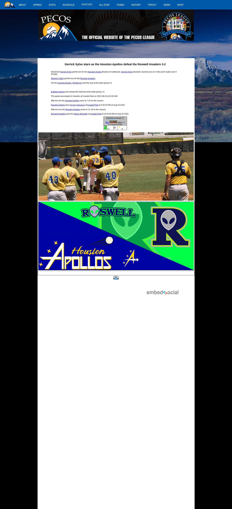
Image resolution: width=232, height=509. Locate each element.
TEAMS (120, 4)
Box (107, 122)
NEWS (167, 4)
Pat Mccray (77, 83)
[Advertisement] (96, 51)
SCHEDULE (68, 4)
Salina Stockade (81, 114)
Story (120, 122)
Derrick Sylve (66, 72)
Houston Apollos (95, 72)
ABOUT (22, 4)
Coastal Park (92, 105)
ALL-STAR (104, 4)
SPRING (37, 4)
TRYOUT (152, 4)
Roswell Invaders (87, 78)
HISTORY (136, 4)
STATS (52, 4)
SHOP (180, 4)
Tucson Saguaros (77, 105)
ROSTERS (87, 4)
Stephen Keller (57, 78)
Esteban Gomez (58, 92)
